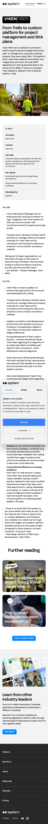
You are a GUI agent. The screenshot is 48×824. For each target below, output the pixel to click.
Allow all (24, 422)
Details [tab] (24, 390)
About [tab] (39, 390)
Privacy (15, 818)
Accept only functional (24, 438)
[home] (10, 3)
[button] (41, 4)
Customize (22, 430)
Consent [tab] (8, 390)
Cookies (5, 818)
